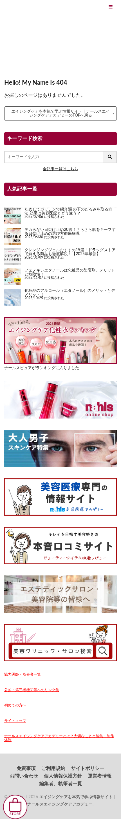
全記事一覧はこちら (60, 169)
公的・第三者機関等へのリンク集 (31, 690)
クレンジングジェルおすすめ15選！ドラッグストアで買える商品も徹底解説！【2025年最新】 (70, 252)
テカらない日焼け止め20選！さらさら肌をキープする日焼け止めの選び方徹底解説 (70, 231)
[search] (110, 157)
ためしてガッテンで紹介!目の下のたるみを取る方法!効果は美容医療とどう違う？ (68, 211)
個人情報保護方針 (63, 776)
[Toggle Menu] (110, 7)
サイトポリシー (87, 768)
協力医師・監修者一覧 (22, 674)
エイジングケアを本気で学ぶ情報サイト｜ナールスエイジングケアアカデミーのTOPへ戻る (60, 113)
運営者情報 (100, 776)
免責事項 (26, 768)
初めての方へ (15, 705)
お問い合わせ (24, 776)
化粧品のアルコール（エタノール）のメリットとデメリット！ (69, 292)
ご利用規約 (53, 768)
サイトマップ (15, 721)
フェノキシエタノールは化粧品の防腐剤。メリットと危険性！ (69, 272)
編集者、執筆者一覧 (60, 783)
